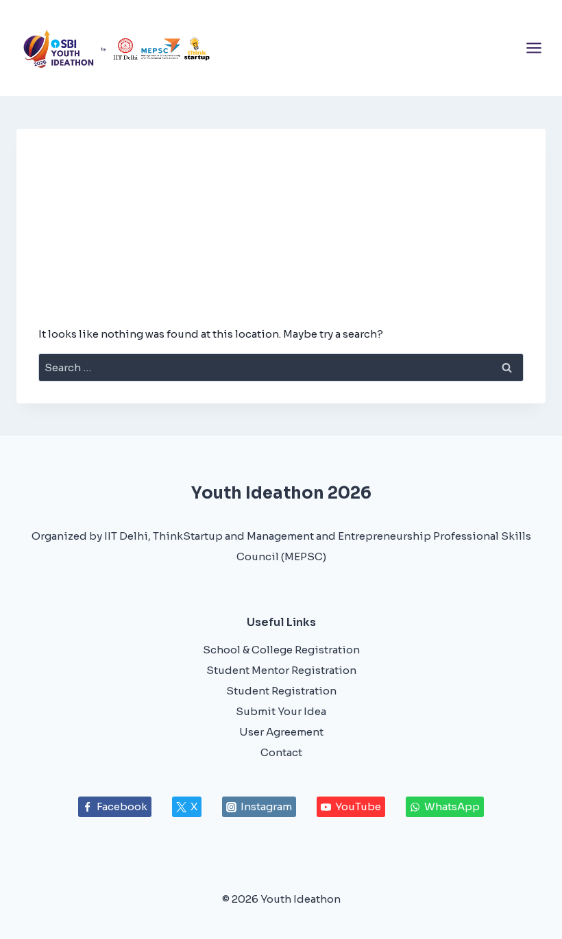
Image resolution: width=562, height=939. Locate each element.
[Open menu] (533, 47)
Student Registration (281, 690)
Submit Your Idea (281, 711)
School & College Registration (281, 649)
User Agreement (281, 731)
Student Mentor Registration (281, 670)
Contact (281, 752)
